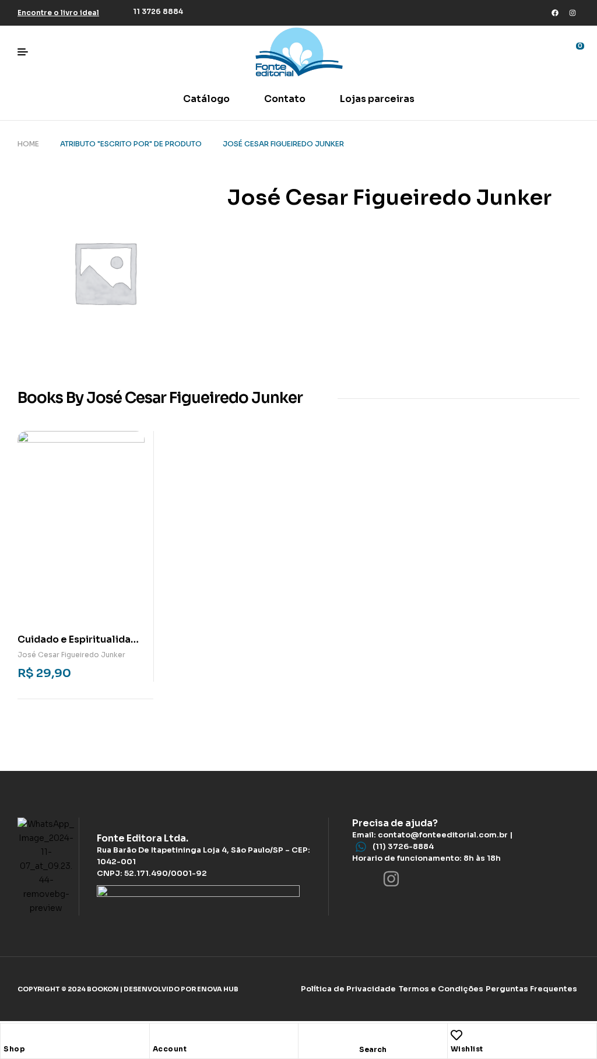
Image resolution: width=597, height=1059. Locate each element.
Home (28, 143)
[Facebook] (555, 13)
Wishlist (467, 1048)
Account (170, 1048)
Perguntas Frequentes (531, 989)
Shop (14, 1048)
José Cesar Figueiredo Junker (71, 654)
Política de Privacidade (348, 989)
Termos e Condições (441, 989)
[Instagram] (573, 13)
